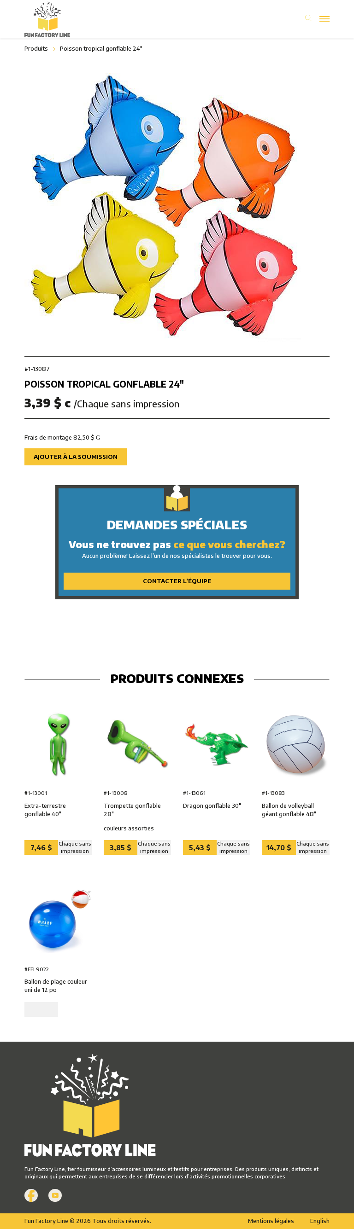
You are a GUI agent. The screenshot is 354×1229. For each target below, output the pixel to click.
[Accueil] (100, 19)
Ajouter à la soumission (76, 456)
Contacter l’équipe (177, 581)
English (320, 1220)
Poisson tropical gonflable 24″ (101, 48)
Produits (36, 48)
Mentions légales (271, 1220)
